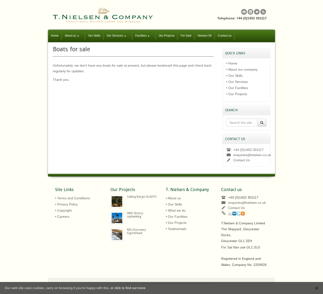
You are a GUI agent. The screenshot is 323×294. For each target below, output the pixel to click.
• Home (231, 63)
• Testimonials (176, 229)
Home (55, 35)
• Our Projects (236, 94)
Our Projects (167, 35)
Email (244, 12)
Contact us (224, 35)
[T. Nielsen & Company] (103, 15)
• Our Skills (234, 75)
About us (70, 35)
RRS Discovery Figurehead (136, 231)
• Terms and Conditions (72, 198)
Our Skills (94, 35)
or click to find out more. (128, 288)
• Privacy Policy (66, 204)
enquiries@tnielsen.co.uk (252, 155)
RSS (263, 12)
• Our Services (237, 82)
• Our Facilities (237, 88)
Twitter (257, 12)
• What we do (176, 210)
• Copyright (63, 210)
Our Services (115, 35)
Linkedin (250, 12)
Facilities (141, 35)
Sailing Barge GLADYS (142, 196)
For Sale (186, 35)
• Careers (62, 216)
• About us (173, 198)
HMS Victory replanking (135, 214)
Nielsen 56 (205, 35)
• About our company (242, 69)
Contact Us (241, 160)
